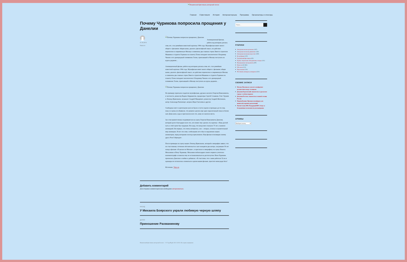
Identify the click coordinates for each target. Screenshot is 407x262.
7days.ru (176, 167)
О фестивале (204, 15)
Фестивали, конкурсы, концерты (246, 72)
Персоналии (240, 69)
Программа (244, 15)
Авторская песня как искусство (246, 54)
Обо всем (240, 67)
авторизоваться (177, 189)
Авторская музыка (229, 15)
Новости (142, 45)
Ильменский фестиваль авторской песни (152, 243)
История (216, 15)
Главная (193, 15)
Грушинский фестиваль (244, 58)
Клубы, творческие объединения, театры (249, 60)
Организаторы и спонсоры (262, 15)
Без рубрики (240, 56)
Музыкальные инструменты (245, 63)
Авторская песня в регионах (245, 49)
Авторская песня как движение (246, 52)
